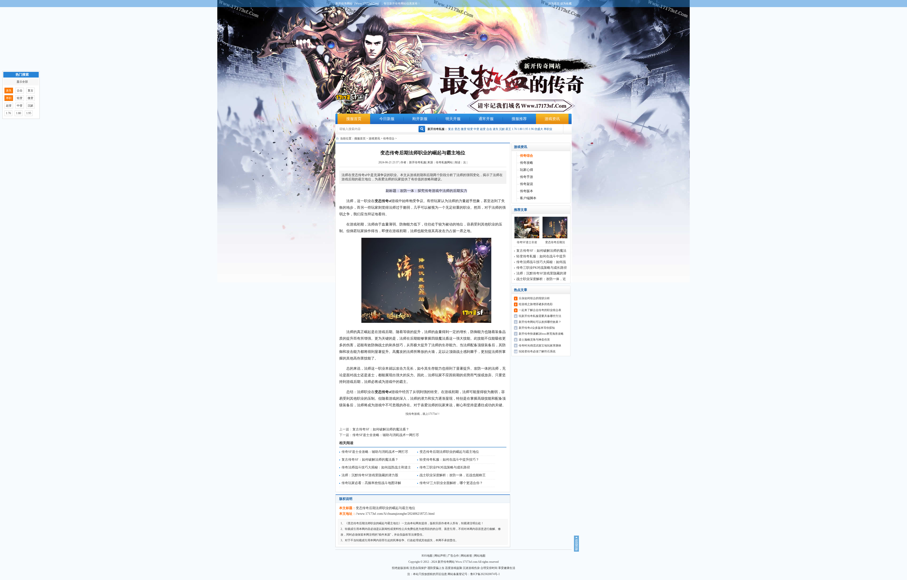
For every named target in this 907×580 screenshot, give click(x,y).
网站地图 (479, 555)
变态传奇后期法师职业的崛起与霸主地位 (449, 452)
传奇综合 (388, 138)
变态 (457, 129)
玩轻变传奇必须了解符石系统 (537, 351)
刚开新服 (420, 119)
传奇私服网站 (444, 162)
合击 (489, 129)
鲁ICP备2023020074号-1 (485, 574)
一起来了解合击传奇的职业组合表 (540, 310)
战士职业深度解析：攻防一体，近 (541, 279)
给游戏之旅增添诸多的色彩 (536, 304)
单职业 (548, 129)
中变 (476, 129)
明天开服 (453, 119)
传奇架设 (526, 184)
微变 (463, 129)
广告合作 (453, 555)
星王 (508, 129)
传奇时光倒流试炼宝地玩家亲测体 (540, 345)
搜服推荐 (519, 119)
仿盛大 (539, 129)
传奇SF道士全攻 (527, 242)
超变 (483, 129)
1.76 (514, 129)
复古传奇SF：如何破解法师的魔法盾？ (380, 429)
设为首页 (554, 3)
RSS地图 (427, 555)
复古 (451, 129)
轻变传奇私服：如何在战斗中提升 (541, 256)
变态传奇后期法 (555, 242)
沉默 (502, 129)
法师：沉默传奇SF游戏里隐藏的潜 (541, 273)
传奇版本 (526, 191)
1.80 (520, 129)
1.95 (525, 129)
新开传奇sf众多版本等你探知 (537, 327)
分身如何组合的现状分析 (534, 298)
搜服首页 (353, 119)
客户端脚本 (528, 198)
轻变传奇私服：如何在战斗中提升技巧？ (449, 459)
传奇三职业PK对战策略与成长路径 (444, 467)
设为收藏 (566, 3)
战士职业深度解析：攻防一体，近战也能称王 (452, 475)
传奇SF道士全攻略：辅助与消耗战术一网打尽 (385, 435)
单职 (9, 98)
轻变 (470, 129)
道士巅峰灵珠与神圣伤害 (534, 339)
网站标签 (466, 555)
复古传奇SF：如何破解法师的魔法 (541, 250)
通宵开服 (486, 119)
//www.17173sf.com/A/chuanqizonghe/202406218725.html (395, 513)
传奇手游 (526, 177)
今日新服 (386, 119)
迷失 (495, 129)
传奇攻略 (526, 162)
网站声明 (440, 555)
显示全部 (22, 81)
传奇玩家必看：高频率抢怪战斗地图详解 (371, 483)
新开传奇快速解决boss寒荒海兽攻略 (541, 333)
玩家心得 (526, 170)
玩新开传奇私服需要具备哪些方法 (540, 316)
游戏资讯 (552, 119)
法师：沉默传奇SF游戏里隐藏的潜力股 (370, 475)
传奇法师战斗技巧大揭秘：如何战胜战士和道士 (376, 467)
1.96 (531, 129)
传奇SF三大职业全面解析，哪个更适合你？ (451, 483)
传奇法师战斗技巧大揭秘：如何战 (541, 262)
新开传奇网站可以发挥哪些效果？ (540, 322)
